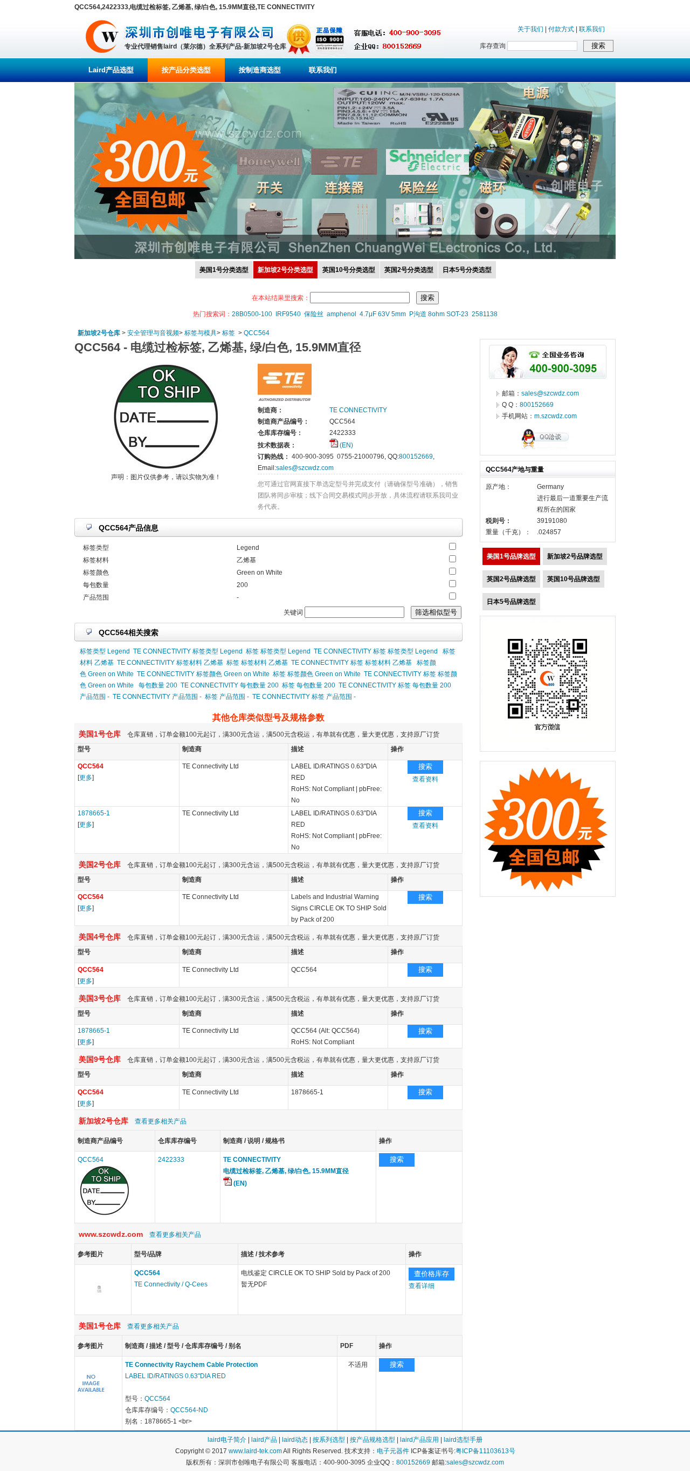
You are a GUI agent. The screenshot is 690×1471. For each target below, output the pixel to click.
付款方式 (561, 29)
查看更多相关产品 (161, 1121)
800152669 (416, 456)
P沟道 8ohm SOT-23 (438, 314)
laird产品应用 (419, 1439)
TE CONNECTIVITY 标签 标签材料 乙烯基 (351, 662)
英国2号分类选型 (408, 270)
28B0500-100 (252, 314)
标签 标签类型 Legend (278, 651)
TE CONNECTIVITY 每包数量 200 (230, 685)
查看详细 (421, 1286)
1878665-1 (94, 813)
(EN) (345, 445)
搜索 (425, 766)
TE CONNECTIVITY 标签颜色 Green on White (203, 674)
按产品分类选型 (186, 70)
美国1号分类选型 (224, 270)
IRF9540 (288, 314)
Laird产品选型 (111, 70)
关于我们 (530, 29)
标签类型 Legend (105, 651)
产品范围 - (94, 696)
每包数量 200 (158, 685)
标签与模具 (200, 333)
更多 (85, 777)
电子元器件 (393, 1451)
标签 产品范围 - (227, 696)
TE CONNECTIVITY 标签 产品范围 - (304, 696)
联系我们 (592, 29)
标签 (228, 333)
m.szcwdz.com (555, 416)
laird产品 (264, 1439)
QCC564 (257, 333)
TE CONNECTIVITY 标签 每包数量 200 (395, 685)
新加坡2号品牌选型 (575, 556)
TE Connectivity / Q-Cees (171, 1284)
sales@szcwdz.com (305, 468)
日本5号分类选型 (467, 270)
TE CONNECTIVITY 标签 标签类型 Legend (376, 651)
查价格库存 (431, 1274)
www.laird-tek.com (255, 1451)
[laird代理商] (102, 56)
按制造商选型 (260, 70)
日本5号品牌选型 (511, 601)
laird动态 (295, 1439)
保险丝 (313, 314)
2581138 (485, 314)
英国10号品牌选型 (573, 579)
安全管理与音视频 (153, 333)
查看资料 (425, 779)
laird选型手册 (463, 1439)
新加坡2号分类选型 (285, 270)
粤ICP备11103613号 (485, 1451)
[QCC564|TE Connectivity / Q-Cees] (99, 1308)
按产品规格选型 (372, 1439)
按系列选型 (329, 1439)
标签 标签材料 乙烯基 (257, 662)
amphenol (341, 314)
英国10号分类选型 (348, 270)
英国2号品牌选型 (511, 579)
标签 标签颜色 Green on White (317, 674)
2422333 (171, 1159)
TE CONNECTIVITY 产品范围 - (157, 696)
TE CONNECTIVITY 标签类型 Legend (188, 651)
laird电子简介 (227, 1439)
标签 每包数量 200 (308, 685)
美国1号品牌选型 (511, 556)
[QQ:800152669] (547, 449)
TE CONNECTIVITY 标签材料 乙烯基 (170, 662)
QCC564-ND (189, 1410)
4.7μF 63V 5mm (383, 314)
